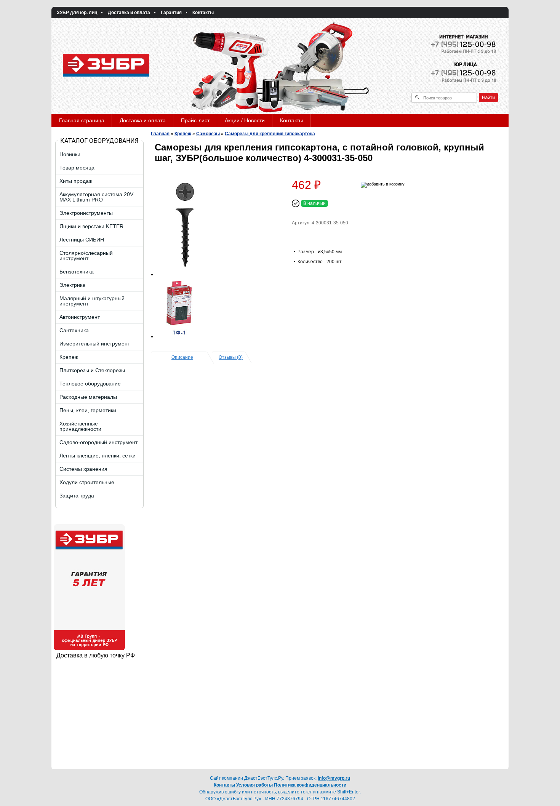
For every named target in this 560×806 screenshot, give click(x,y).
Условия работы (254, 785)
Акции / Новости (245, 120)
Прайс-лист (195, 120)
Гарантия (171, 12)
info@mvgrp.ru (334, 778)
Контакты (203, 12)
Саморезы (208, 133)
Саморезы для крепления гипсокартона (270, 133)
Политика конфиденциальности (310, 785)
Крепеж (182, 133)
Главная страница (81, 120)
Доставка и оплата (129, 12)
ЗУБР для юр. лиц (77, 12)
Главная (160, 133)
